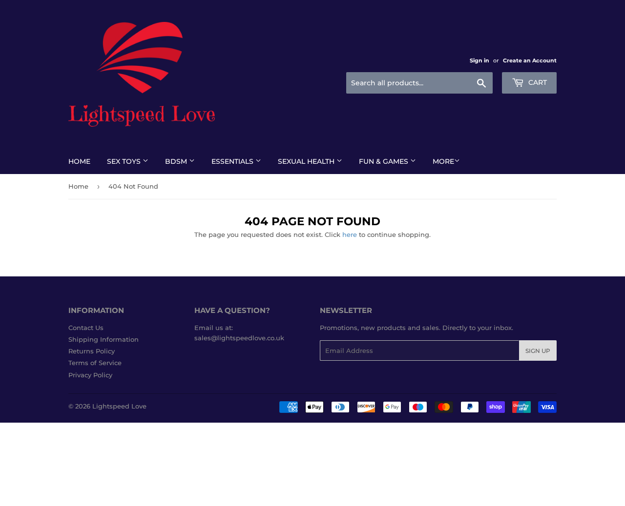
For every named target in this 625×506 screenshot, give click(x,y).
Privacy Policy (90, 375)
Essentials (233, 161)
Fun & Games (384, 161)
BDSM (177, 161)
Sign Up (537, 350)
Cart (536, 82)
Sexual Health (307, 161)
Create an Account (530, 60)
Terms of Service (95, 363)
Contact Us (86, 327)
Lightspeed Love (119, 406)
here (349, 234)
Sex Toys (125, 161)
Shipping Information (103, 339)
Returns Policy (91, 351)
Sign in (479, 60)
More (443, 161)
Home (79, 161)
